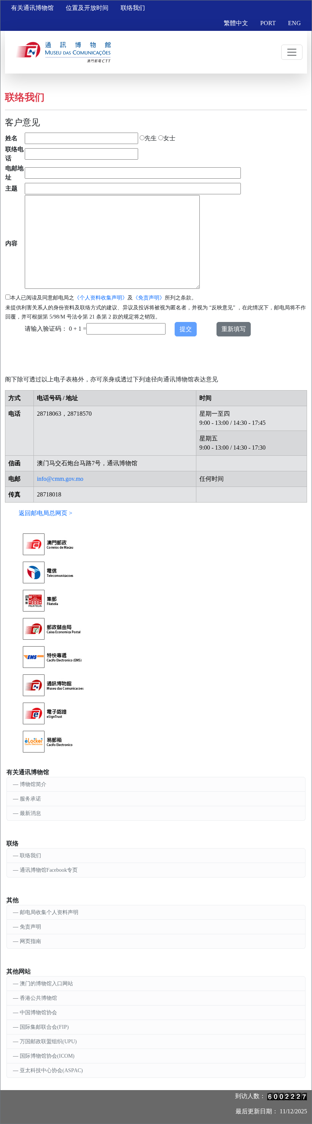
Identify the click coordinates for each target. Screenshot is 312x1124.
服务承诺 (30, 799)
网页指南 (30, 941)
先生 (151, 138)
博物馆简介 (33, 784)
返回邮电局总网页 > (45, 513)
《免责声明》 (149, 298)
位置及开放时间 (87, 8)
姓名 (11, 138)
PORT (268, 23)
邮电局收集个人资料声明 (49, 912)
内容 (11, 243)
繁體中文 (236, 23)
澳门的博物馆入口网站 (46, 983)
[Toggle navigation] (291, 52)
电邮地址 (14, 173)
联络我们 (133, 8)
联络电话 (14, 154)
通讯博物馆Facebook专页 (49, 870)
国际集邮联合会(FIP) (44, 1027)
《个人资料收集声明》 (100, 298)
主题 (11, 188)
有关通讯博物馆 (32, 8)
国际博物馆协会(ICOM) (47, 1056)
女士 (169, 138)
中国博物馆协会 (38, 1012)
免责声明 (30, 927)
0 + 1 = (77, 328)
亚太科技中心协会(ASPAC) (51, 1070)
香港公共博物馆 (38, 998)
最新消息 (30, 813)
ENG (294, 23)
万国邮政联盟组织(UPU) (48, 1041)
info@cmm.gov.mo (60, 479)
